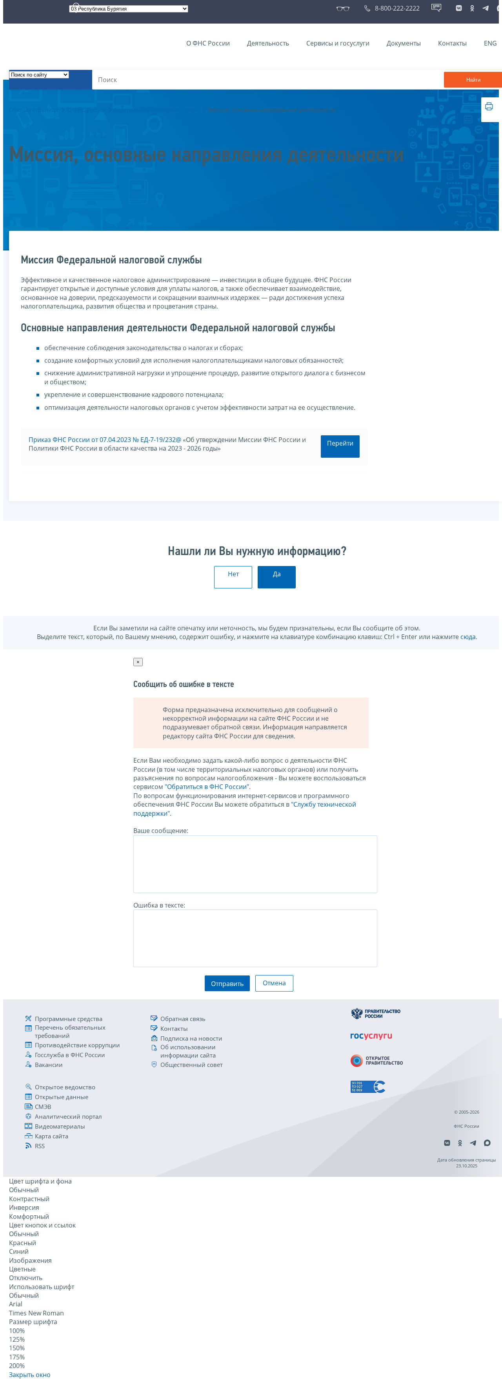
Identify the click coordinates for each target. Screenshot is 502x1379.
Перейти (340, 443)
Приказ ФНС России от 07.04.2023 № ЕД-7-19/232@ (105, 439)
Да (277, 574)
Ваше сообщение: (160, 830)
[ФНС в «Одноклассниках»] (472, 8)
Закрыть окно (30, 1374)
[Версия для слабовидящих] (344, 8)
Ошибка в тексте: (159, 905)
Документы (404, 43)
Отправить (227, 983)
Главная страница (33, 109)
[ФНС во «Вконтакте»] (459, 8)
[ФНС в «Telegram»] (485, 8)
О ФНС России (208, 43)
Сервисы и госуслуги (337, 43)
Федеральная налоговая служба (156, 109)
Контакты (452, 43)
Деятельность (268, 43)
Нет (233, 574)
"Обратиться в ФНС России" (207, 786)
